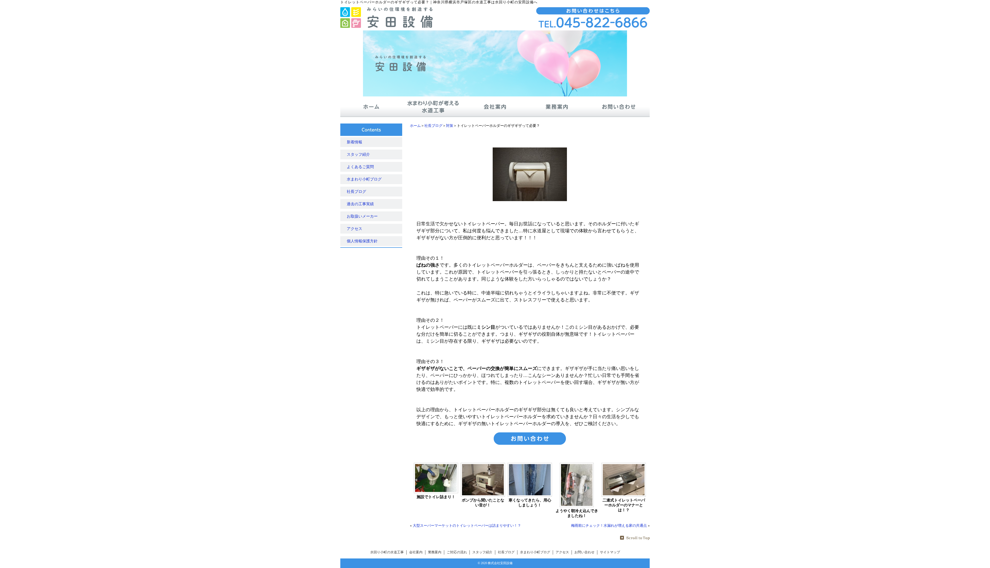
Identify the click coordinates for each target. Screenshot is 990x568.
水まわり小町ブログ (364, 179)
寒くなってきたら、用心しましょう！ (530, 502)
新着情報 (354, 142)
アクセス (354, 229)
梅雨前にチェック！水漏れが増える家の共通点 (609, 526)
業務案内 (434, 552)
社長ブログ (433, 126)
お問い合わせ (584, 552)
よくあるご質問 (360, 167)
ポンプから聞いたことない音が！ (483, 502)
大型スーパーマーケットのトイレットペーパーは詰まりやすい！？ (467, 526)
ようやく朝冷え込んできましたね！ (577, 513)
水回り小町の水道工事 (387, 552)
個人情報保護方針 (362, 241)
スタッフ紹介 (358, 154)
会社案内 (416, 552)
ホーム (415, 126)
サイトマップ (610, 552)
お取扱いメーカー (362, 216)
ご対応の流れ (457, 552)
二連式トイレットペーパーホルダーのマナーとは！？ (624, 505)
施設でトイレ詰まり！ (436, 497)
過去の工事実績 (360, 204)
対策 (449, 126)
